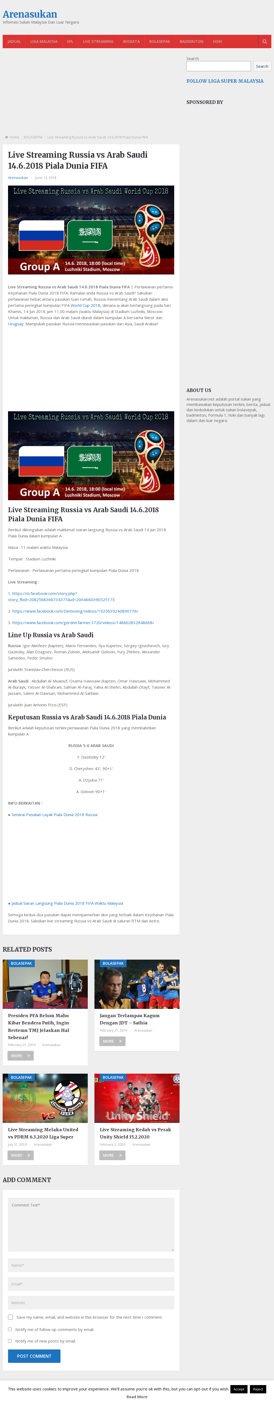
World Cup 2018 (85, 305)
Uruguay (16, 323)
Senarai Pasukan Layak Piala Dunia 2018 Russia (54, 814)
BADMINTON (191, 41)
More (16, 1055)
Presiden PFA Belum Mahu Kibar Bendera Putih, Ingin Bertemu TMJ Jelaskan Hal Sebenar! (38, 1026)
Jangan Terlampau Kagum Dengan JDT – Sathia (130, 1019)
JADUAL (14, 41)
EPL (70, 41)
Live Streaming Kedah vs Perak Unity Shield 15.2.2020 (135, 1133)
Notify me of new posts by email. (45, 1341)
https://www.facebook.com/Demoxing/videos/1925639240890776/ (75, 611)
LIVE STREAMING (98, 41)
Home (14, 137)
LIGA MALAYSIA (44, 41)
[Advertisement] (91, 95)
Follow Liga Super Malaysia (225, 81)
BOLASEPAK (159, 41)
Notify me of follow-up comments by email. (54, 1329)
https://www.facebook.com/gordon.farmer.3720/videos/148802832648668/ (83, 622)
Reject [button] (258, 1389)
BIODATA (131, 41)
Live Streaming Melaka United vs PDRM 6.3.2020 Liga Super (43, 1133)
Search (193, 58)
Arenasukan (30, 14)
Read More (137, 1396)
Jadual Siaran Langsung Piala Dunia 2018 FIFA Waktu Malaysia (67, 903)
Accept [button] (239, 1389)
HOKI (217, 41)
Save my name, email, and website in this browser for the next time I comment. (90, 1317)
